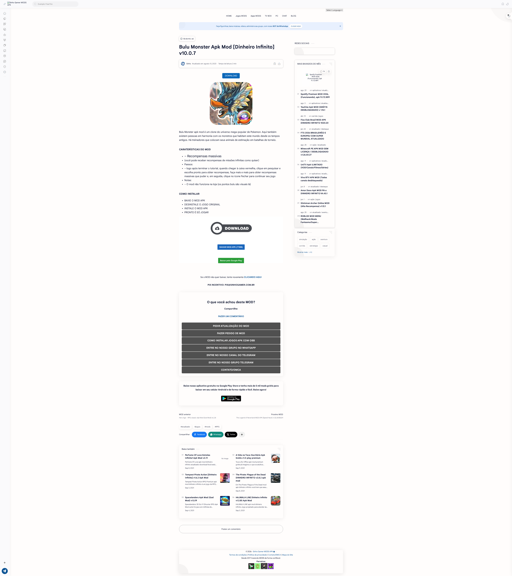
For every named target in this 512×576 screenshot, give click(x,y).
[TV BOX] (268, 16)
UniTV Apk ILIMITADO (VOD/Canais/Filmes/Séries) (314, 166)
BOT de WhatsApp (280, 26)
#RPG (217, 427)
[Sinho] (188, 64)
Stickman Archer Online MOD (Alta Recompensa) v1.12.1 (315, 204)
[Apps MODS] (256, 16)
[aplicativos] (317, 90)
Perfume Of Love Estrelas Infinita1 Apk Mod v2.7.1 (197, 456)
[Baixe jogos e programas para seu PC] (4, 29)
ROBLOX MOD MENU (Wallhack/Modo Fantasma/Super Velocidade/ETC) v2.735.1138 (315, 219)
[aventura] (325, 212)
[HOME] (229, 16)
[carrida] (315, 116)
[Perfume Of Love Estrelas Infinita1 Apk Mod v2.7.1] (225, 458)
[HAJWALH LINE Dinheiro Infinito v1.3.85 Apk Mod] (275, 501)
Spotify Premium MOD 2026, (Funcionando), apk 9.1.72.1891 (315, 95)
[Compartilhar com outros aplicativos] (242, 434)
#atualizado (185, 427)
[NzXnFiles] (271, 566)
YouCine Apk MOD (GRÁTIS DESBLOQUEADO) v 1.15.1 (314, 108)
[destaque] (325, 129)
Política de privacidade (257, 555)
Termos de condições (238, 555)
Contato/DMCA (274, 555)
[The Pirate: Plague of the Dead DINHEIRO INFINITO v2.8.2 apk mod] (275, 478)
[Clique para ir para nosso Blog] (4, 50)
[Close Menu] (340, 26)
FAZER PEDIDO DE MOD (231, 333)
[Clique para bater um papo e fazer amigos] (4, 45)
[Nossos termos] (4, 61)
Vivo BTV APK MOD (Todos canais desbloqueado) (314, 179)
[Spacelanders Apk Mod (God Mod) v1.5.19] (225, 501)
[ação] (315, 145)
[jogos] (321, 116)
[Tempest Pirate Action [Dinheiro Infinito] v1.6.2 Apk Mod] (225, 478)
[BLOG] (293, 16)
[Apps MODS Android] (4, 24)
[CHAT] (284, 16)
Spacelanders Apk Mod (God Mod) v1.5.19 (199, 499)
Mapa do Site (287, 555)
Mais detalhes (48, 565)
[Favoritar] (275, 64)
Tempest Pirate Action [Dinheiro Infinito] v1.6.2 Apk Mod (201, 476)
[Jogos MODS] (241, 16)
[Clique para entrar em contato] (4, 72)
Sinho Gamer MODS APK (263, 551)
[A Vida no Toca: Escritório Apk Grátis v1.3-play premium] (275, 458)
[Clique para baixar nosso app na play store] (4, 34)
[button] (507, 4)
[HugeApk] (251, 566)
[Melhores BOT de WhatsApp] (4, 56)
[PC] (277, 16)
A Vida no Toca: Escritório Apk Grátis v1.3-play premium (250, 456)
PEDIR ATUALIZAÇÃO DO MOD (231, 326)
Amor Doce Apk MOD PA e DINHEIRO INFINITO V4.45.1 (314, 192)
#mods (207, 427)
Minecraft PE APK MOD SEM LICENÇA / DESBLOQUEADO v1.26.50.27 (314, 151)
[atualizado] (326, 90)
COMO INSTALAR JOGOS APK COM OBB (231, 340)
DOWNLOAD (231, 75)
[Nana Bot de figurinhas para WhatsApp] (264, 566)
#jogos (197, 427)
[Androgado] (258, 566)
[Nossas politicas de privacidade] (4, 66)
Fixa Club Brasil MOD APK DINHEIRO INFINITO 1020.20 (314, 121)
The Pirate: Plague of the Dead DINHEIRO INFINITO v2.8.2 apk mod (251, 477)
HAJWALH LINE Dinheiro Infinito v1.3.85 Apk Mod (251, 499)
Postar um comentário (231, 529)
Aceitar (23, 565)
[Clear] (76, 4)
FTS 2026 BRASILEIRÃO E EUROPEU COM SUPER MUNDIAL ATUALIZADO (313, 135)
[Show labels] (305, 252)
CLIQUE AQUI (296, 26)
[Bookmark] (503, 4)
